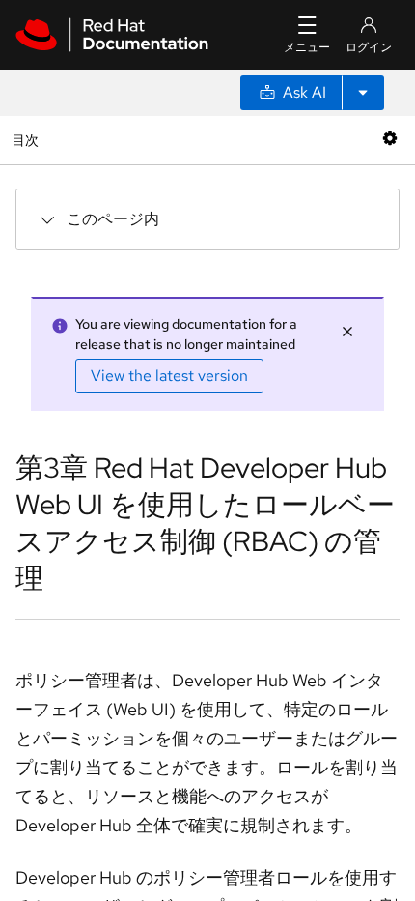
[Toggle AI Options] (363, 92)
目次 (27, 140)
